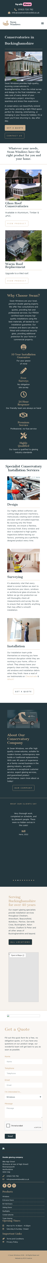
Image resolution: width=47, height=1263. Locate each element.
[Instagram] (14, 1186)
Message (9, 1104)
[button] (42, 23)
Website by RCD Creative (23, 1258)
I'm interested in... (13, 1092)
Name (7, 1056)
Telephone (9, 1068)
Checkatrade (31, 676)
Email (7, 1080)
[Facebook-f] (5, 1186)
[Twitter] (9, 1186)
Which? (10, 679)
